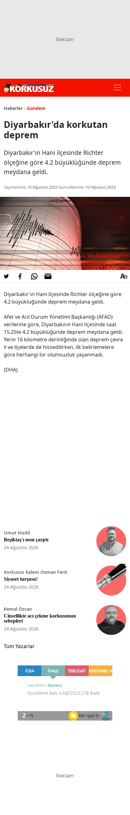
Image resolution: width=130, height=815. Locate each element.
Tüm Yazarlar (19, 646)
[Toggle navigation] (117, 87)
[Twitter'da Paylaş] (6, 276)
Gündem (36, 108)
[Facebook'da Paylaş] (20, 276)
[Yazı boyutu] (123, 276)
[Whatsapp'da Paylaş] (34, 276)
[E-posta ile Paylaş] (48, 276)
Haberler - (15, 108)
